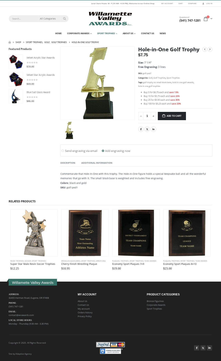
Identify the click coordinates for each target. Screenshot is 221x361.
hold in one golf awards (183, 82)
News (163, 33)
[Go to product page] (16, 62)
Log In (209, 3)
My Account (167, 3)
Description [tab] (67, 162)
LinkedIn (153, 129)
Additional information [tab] (96, 162)
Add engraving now (117, 151)
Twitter (147, 129)
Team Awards (150, 261)
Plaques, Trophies (120, 261)
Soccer (28, 261)
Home (58, 33)
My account (84, 308)
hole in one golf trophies (149, 86)
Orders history (85, 312)
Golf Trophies (159, 77)
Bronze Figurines (155, 301)
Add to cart (174, 116)
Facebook (141, 129)
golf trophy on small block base (157, 82)
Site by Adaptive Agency (20, 353)
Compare (192, 3)
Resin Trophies (17, 261)
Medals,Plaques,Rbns (70, 261)
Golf (150, 77)
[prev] (204, 49)
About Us (128, 33)
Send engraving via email (81, 151)
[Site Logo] (110, 18)
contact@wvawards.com (21, 315)
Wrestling (100, 261)
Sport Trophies (106, 33)
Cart (180, 3)
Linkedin (209, 347)
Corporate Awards (78, 33)
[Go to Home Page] (10, 42)
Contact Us (147, 33)
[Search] (65, 18)
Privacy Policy (85, 316)
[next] (210, 49)
